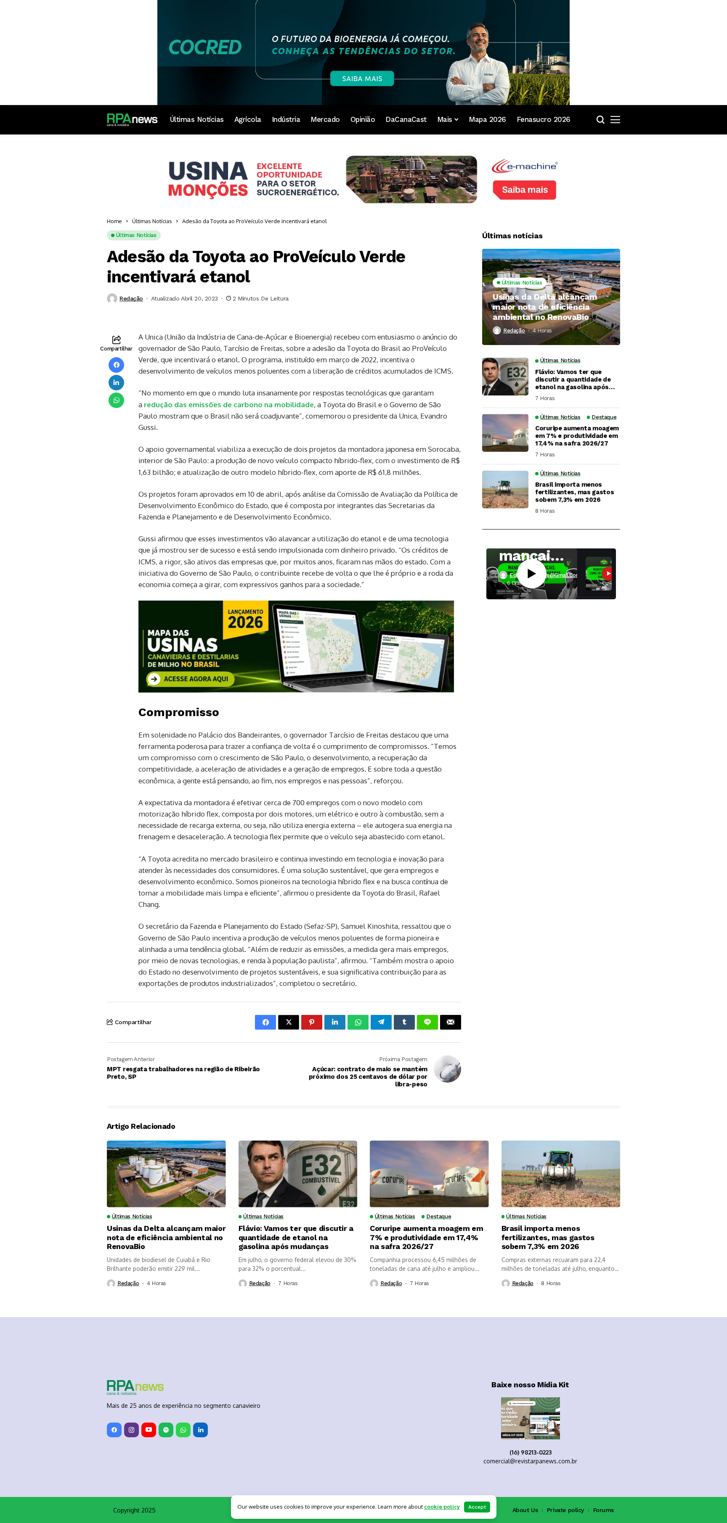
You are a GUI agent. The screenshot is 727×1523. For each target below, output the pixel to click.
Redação (131, 298)
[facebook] (114, 1345)
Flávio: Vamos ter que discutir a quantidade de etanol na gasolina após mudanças (573, 379)
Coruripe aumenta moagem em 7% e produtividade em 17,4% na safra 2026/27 (577, 435)
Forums (603, 1425)
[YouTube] (148, 1345)
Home (114, 221)
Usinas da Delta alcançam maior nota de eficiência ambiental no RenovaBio (545, 307)
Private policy (565, 1425)
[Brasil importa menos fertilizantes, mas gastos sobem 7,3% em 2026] (505, 490)
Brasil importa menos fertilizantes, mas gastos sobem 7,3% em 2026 (574, 492)
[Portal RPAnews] (132, 119)
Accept (477, 1507)
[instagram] (131, 1345)
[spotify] (166, 1345)
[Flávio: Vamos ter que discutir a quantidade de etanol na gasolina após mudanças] (505, 376)
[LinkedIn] (200, 1345)
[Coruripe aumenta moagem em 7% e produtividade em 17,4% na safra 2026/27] (505, 433)
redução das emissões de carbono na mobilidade (228, 404)
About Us (525, 1425)
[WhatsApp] (183, 1345)
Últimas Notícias (152, 221)
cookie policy (442, 1506)
